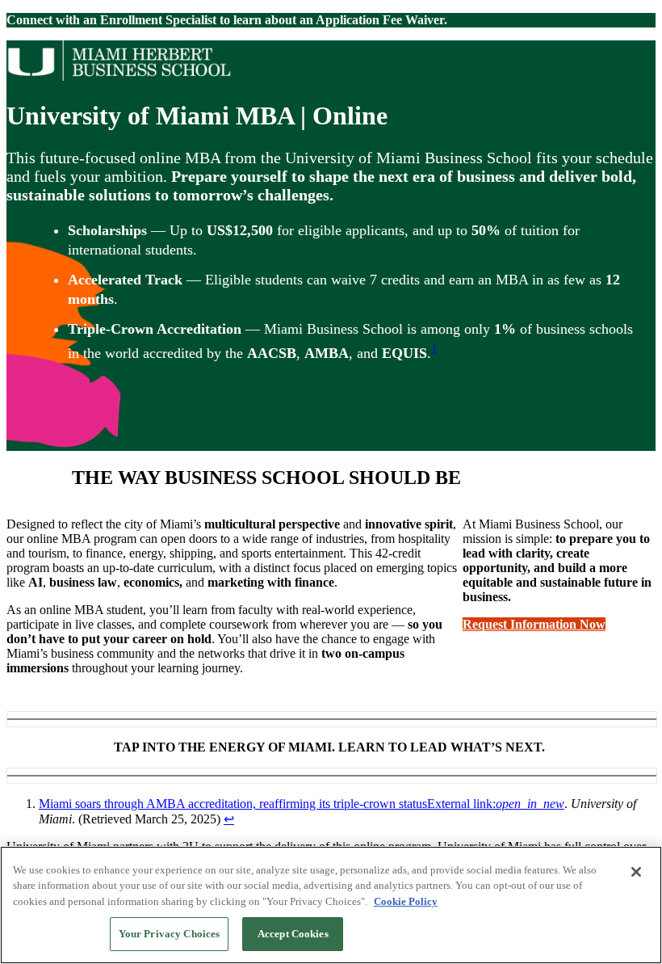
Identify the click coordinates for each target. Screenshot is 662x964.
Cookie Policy (406, 901)
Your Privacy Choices (169, 934)
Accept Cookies (293, 934)
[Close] (636, 872)
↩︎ (229, 819)
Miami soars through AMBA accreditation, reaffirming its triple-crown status (301, 803)
